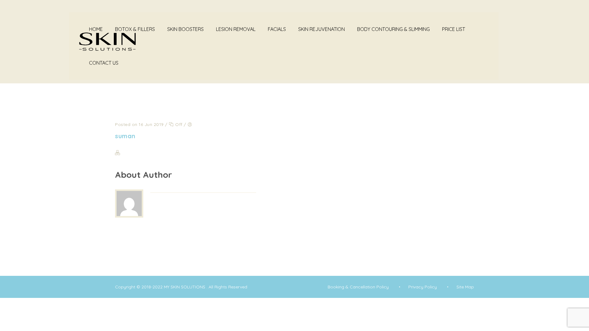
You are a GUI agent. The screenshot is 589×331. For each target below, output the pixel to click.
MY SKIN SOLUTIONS (185, 287)
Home (96, 29)
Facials (277, 29)
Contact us (103, 63)
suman (125, 136)
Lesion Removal (236, 29)
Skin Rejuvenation (321, 29)
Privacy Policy (422, 287)
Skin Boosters (185, 29)
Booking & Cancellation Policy (358, 287)
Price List (453, 29)
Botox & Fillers (135, 29)
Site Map (465, 287)
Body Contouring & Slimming (393, 29)
